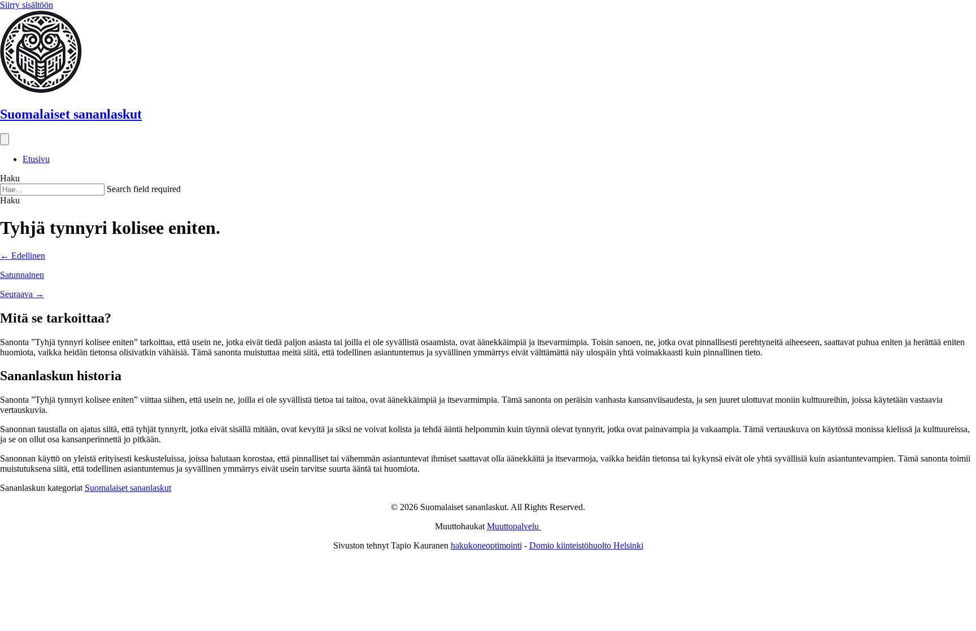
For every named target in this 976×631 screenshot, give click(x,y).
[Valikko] (4, 139)
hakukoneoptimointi (486, 545)
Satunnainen (22, 275)
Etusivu (36, 159)
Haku (10, 178)
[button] (10, 200)
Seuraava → (22, 294)
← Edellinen (22, 255)
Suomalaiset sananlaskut (128, 488)
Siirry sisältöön (26, 5)
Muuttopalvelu (514, 526)
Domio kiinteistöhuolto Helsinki (586, 545)
